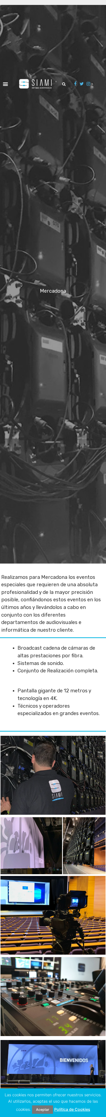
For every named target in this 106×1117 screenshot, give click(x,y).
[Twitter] (82, 84)
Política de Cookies (72, 1109)
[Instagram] (88, 84)
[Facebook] (75, 84)
